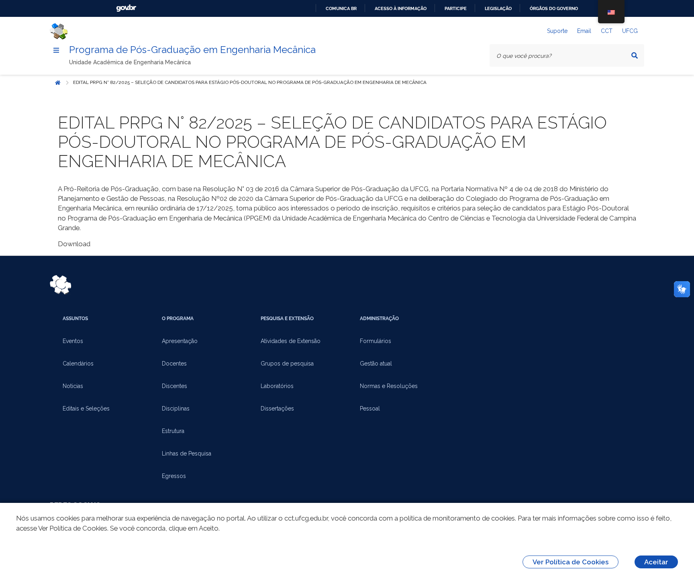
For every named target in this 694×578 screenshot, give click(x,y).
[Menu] (56, 50)
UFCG (630, 31)
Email (584, 31)
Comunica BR (341, 8)
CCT (606, 31)
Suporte (557, 31)
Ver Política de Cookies (570, 562)
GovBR (126, 8)
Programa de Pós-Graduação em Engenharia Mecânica (192, 49)
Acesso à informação (401, 8)
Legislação (498, 8)
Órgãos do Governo (554, 8)
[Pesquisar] (634, 55)
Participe (456, 8)
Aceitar (656, 562)
